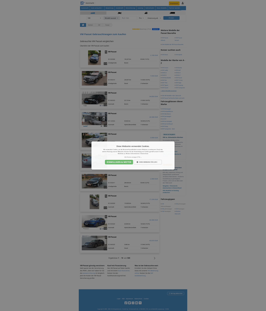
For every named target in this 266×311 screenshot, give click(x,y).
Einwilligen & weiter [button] (119, 162)
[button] (133, 157)
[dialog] (133, 155)
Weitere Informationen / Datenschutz (137, 154)
